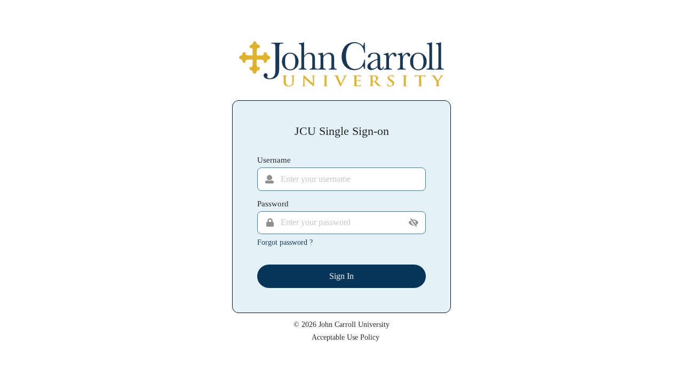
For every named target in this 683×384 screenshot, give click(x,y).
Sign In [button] (341, 276)
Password (273, 203)
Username (274, 160)
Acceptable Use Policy (345, 337)
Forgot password (283, 242)
